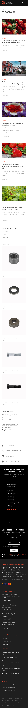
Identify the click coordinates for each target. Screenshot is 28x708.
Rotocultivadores (6, 234)
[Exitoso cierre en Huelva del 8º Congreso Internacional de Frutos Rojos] (14, 150)
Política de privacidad (8, 685)
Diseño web (10, 702)
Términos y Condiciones (12, 554)
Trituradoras (5, 237)
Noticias (4, 38)
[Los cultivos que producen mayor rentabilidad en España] (14, 109)
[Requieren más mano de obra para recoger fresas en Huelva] (14, 193)
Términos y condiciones (8, 687)
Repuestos (5, 231)
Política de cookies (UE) (8, 690)
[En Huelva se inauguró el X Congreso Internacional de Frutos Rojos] (14, 26)
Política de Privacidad (22, 554)
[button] (26, 3)
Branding (4, 702)
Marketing (16, 702)
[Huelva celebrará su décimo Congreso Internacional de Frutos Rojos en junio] (14, 68)
